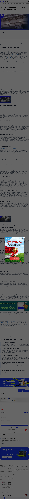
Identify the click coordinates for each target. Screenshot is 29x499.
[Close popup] (24, 237)
